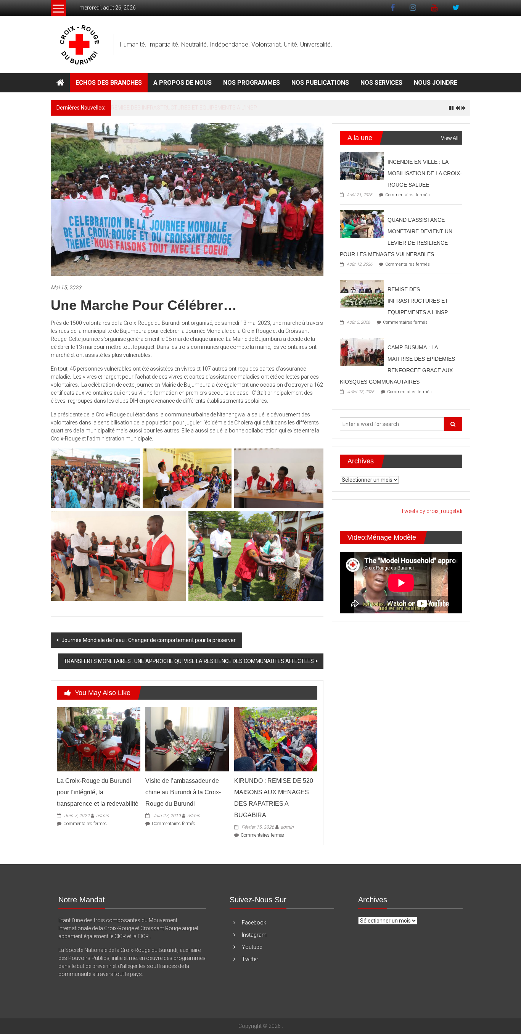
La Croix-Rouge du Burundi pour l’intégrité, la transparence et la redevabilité (97, 792)
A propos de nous (182, 82)
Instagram (254, 935)
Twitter (250, 959)
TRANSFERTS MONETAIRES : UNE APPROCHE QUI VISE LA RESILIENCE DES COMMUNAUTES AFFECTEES (189, 661)
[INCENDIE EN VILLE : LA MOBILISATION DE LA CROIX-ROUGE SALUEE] (362, 166)
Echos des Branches (109, 82)
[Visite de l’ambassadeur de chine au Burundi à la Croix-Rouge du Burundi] (186, 739)
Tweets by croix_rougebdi (431, 511)
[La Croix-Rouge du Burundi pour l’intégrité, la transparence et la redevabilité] (98, 739)
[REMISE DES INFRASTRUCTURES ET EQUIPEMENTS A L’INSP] (362, 293)
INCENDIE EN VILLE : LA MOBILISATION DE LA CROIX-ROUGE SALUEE (425, 173)
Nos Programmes (251, 82)
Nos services (381, 82)
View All (449, 138)
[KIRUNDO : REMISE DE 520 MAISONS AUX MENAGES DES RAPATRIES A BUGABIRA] (275, 739)
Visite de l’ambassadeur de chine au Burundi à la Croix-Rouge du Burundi (183, 792)
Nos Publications (320, 82)
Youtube (252, 947)
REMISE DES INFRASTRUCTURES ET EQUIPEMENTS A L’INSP (184, 108)
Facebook (254, 922)
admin (102, 815)
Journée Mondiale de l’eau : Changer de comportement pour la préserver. (148, 640)
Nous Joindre (435, 82)
